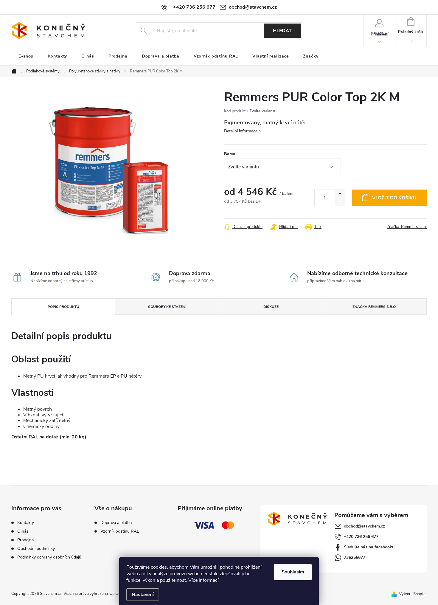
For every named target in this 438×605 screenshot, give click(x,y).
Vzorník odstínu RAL (119, 531)
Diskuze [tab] (271, 306)
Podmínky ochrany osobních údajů (49, 557)
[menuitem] (26, 56)
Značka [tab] (374, 306)
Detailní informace (240, 131)
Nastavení (143, 594)
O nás (22, 531)
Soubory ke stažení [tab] (167, 306)
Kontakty (25, 522)
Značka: (407, 226)
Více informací (203, 580)
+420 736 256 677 (361, 536)
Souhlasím (293, 572)
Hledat (282, 30)
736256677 (354, 557)
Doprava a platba (116, 522)
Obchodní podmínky (36, 548)
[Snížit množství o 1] (340, 202)
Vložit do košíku (394, 198)
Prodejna (25, 540)
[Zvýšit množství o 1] (340, 194)
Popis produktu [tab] (63, 306)
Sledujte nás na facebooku (369, 547)
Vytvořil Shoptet (413, 593)
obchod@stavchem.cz (364, 526)
